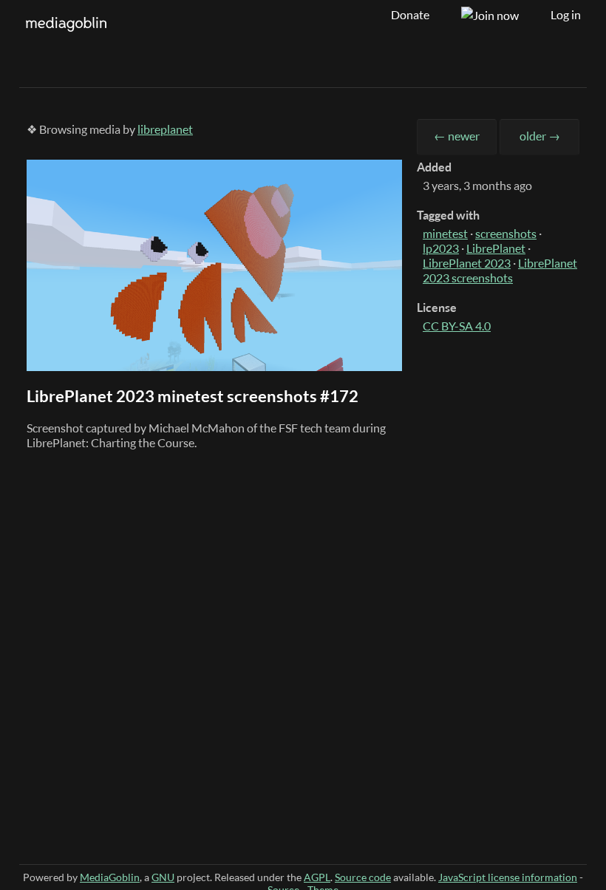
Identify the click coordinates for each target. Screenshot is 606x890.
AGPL (317, 877)
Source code (363, 877)
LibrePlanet (495, 248)
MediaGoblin (110, 877)
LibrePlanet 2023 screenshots (500, 270)
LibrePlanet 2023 (467, 263)
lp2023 (441, 248)
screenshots (506, 233)
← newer (457, 136)
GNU (163, 877)
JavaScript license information (507, 877)
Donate (410, 14)
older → (540, 136)
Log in (566, 14)
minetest (445, 233)
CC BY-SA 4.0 (457, 326)
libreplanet (165, 129)
